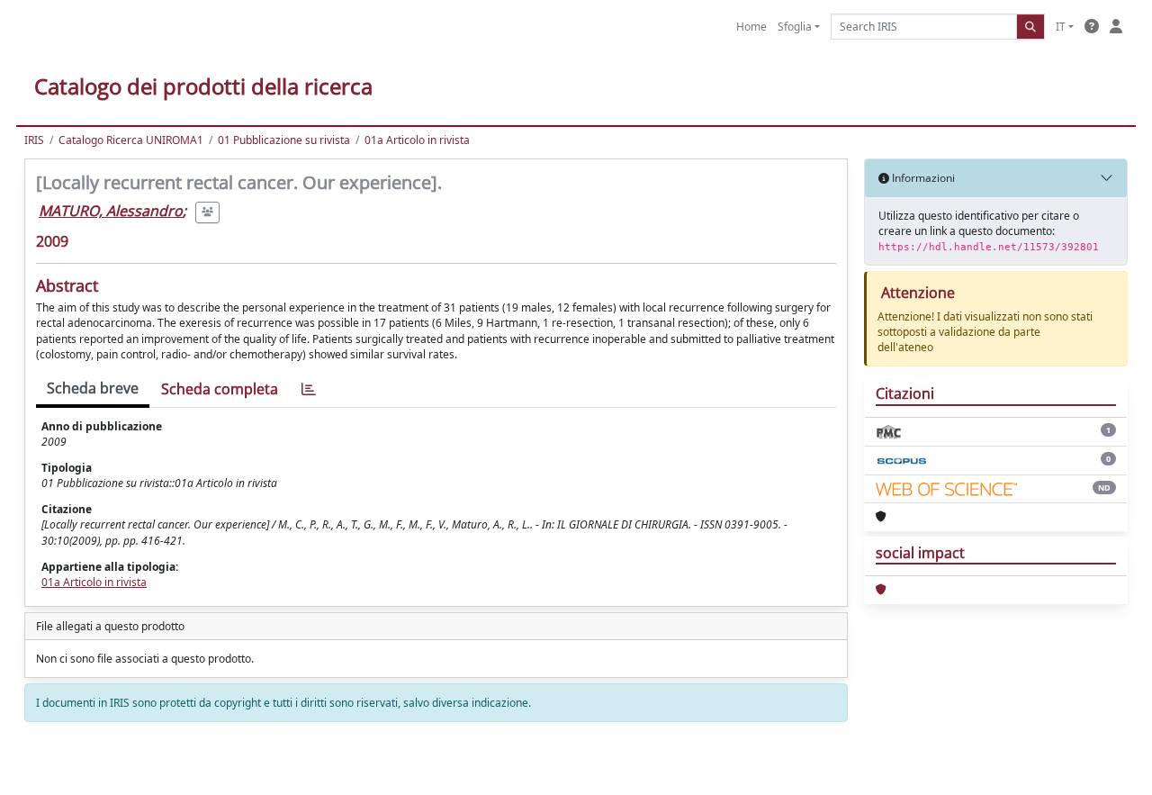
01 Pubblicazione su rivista (284, 140)
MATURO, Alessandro (111, 211)
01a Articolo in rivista (417, 140)
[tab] (309, 389)
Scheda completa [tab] (219, 389)
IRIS (34, 140)
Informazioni (922, 177)
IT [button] (1061, 26)
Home (751, 26)
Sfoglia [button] (795, 26)
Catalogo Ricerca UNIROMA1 (130, 140)
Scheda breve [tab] (93, 388)
